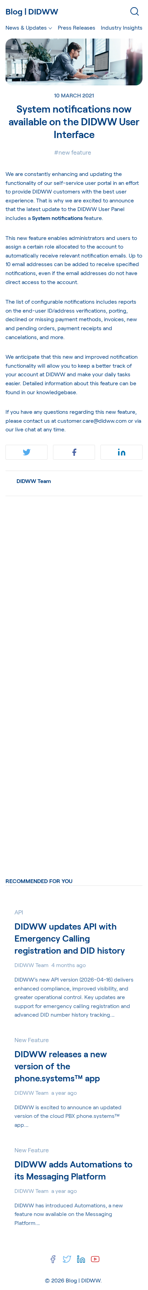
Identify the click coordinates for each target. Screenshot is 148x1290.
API (18, 912)
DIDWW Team (34, 481)
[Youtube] (95, 1259)
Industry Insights (121, 27)
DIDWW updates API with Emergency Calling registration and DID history (69, 938)
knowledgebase (56, 392)
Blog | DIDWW (83, 1280)
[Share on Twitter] (26, 452)
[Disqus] (74, 588)
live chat (25, 429)
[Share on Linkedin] (121, 452)
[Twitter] (67, 1259)
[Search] (134, 11)
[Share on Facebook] (74, 452)
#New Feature (72, 152)
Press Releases (76, 27)
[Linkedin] (81, 1259)
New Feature (31, 1039)
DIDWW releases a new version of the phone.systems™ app (60, 1066)
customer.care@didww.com (92, 420)
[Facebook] (53, 1259)
